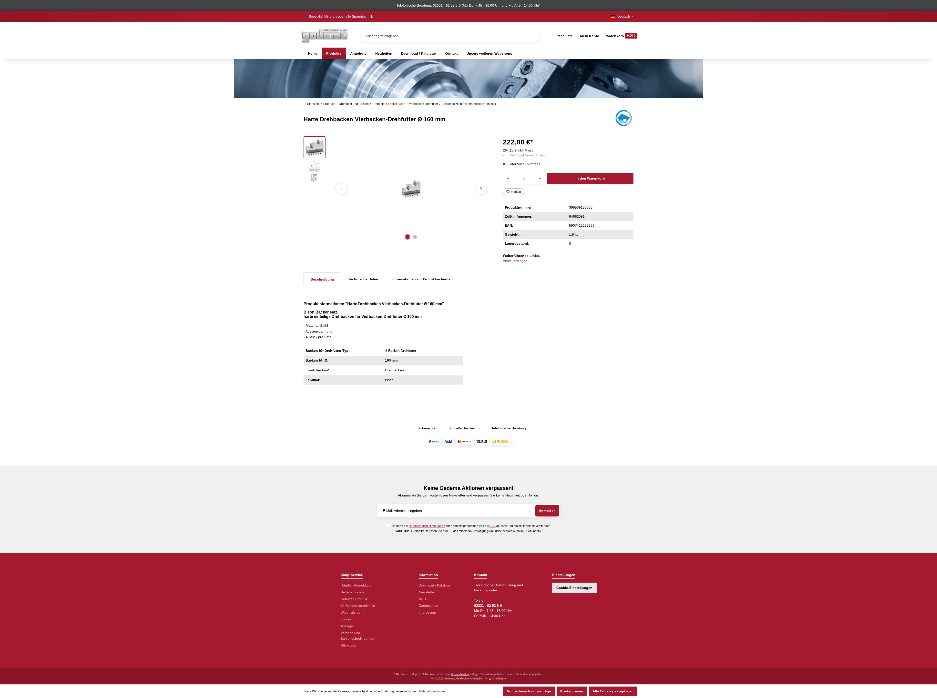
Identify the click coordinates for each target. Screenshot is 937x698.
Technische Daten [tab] (363, 279)
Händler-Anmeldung (356, 585)
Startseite (313, 104)
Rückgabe (348, 645)
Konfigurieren (571, 691)
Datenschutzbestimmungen (427, 525)
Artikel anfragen (515, 261)
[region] (397, 188)
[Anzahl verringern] (508, 178)
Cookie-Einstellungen (574, 588)
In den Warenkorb (590, 178)
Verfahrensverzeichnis (358, 605)
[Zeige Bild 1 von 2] (407, 237)
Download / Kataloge (435, 585)
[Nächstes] (481, 189)
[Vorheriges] (341, 189)
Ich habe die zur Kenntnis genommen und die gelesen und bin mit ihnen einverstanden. (471, 525)
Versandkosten (460, 674)
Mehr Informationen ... (433, 691)
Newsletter (427, 592)
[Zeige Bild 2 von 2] (415, 237)
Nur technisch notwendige (529, 691)
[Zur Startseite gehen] (324, 36)
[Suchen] (533, 35)
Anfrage (347, 626)
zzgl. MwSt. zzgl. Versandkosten (524, 155)
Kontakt (346, 619)
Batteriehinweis (352, 592)
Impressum (427, 612)
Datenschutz (428, 605)
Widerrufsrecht (352, 612)
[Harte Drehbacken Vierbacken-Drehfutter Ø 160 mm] (411, 189)
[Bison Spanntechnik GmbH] (623, 118)
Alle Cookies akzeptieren (613, 691)
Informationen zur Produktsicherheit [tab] (422, 279)
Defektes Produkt (354, 599)
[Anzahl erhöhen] (540, 178)
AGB (492, 525)
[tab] (322, 279)
